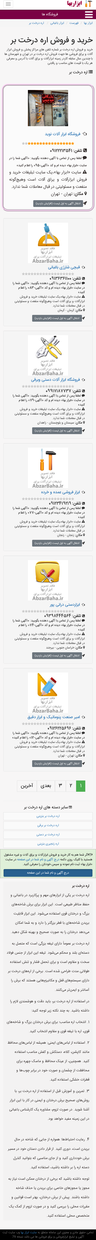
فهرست (74, 23)
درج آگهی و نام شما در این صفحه (37, 859)
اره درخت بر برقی (48, 825)
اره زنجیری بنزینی (48, 844)
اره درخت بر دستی (48, 834)
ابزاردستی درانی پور (65, 604)
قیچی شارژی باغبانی (64, 267)
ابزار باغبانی (57, 23)
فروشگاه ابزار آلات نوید (62, 134)
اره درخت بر (37, 23)
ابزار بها (88, 23)
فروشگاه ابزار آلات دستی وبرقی (55, 380)
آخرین (27, 786)
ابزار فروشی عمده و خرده (60, 492)
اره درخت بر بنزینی (48, 816)
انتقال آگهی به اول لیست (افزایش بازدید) (58, 203)
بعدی (46, 786)
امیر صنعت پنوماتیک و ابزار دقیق (53, 717)
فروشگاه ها (50, 14)
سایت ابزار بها (28, 1232)
